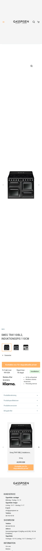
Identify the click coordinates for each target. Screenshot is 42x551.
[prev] (3, 185)
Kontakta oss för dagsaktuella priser (21, 365)
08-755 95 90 (10, 516)
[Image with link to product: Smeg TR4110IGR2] (16, 347)
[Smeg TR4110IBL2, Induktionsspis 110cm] (20, 436)
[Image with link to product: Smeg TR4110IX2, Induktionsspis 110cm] (25, 347)
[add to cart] (38, 22)
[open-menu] (3, 22)
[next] (38, 185)
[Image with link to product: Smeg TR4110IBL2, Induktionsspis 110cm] (6, 347)
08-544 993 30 (10, 526)
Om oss (8, 546)
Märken (8, 549)
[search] (33, 22)
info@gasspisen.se (12, 510)
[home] (21, 22)
